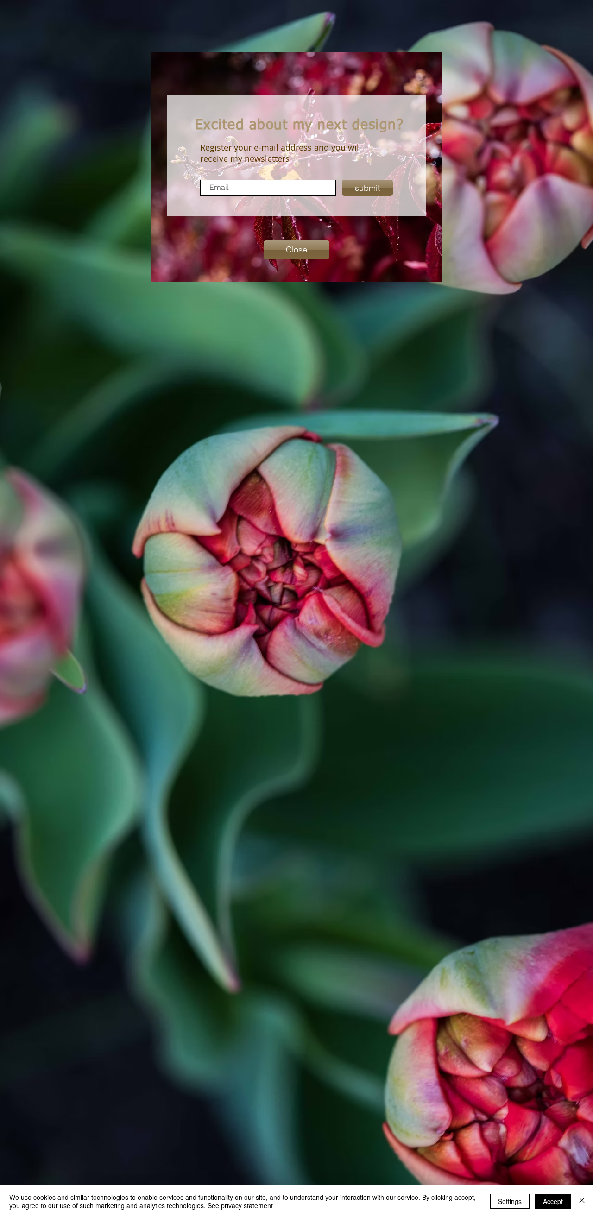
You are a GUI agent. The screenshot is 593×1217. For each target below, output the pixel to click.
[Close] (581, 1201)
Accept (553, 1201)
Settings (510, 1201)
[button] (296, 249)
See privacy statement (240, 1205)
